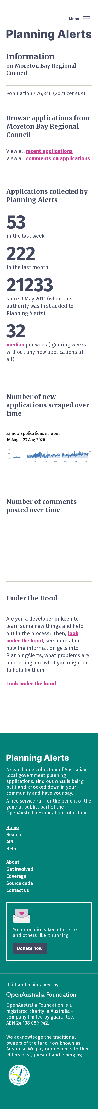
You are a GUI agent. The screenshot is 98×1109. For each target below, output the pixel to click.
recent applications (49, 151)
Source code (19, 883)
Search (13, 835)
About (12, 862)
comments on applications (58, 158)
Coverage (16, 876)
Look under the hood (31, 683)
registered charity (25, 1011)
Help (11, 849)
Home (12, 828)
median (15, 345)
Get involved (19, 869)
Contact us (17, 890)
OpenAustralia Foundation (34, 1005)
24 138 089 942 (32, 1023)
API (9, 842)
